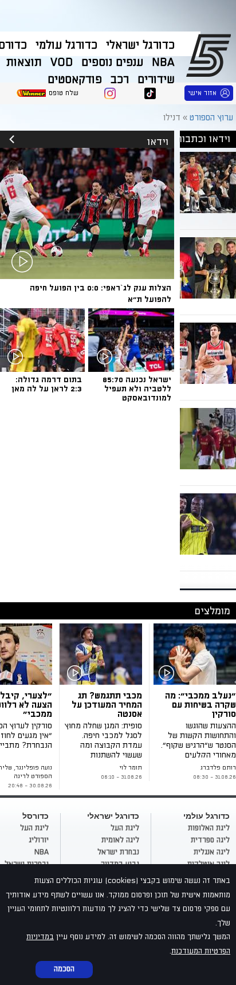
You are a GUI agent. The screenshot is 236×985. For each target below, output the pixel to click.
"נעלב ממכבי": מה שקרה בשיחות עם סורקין (200, 705)
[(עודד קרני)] (195, 654)
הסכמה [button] (64, 969)
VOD (61, 62)
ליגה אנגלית (212, 852)
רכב (120, 79)
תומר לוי (130, 768)
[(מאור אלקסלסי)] (103, 654)
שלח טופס (63, 93)
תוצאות (24, 62)
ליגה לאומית (120, 840)
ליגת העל (125, 828)
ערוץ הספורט (210, 55)
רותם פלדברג (218, 768)
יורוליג (39, 840)
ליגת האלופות (209, 828)
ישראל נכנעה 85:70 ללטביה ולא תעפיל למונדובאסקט (137, 389)
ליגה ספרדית (210, 840)
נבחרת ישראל (118, 852)
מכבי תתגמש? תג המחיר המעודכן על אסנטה (107, 705)
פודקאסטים (75, 79)
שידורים (156, 79)
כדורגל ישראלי (140, 45)
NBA (163, 62)
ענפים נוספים (112, 62)
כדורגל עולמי (66, 45)
